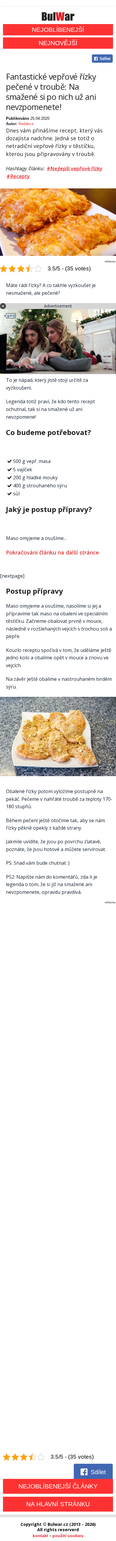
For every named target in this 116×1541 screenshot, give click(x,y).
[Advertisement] (58, 1178)
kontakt (40, 1535)
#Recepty (18, 176)
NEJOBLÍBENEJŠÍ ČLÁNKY (58, 1486)
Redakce (26, 124)
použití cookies (68, 1535)
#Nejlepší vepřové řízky (74, 168)
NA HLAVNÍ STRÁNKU (58, 1504)
